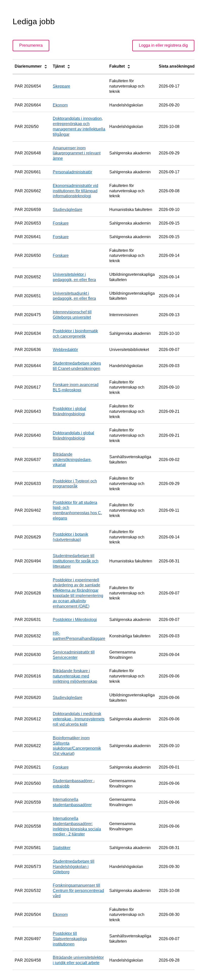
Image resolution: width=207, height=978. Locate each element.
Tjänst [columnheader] (59, 66)
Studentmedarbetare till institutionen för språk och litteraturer (75, 561)
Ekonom (60, 105)
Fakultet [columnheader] (117, 66)
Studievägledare (67, 209)
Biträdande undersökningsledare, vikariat (72, 459)
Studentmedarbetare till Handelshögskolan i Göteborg (73, 866)
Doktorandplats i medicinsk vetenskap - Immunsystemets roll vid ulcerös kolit (79, 719)
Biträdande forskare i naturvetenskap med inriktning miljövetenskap (75, 676)
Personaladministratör (72, 172)
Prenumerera (31, 45)
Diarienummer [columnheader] (29, 66)
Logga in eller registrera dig (163, 45)
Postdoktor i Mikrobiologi (75, 619)
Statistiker (61, 848)
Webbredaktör (65, 349)
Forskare (61, 223)
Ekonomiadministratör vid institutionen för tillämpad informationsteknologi (75, 190)
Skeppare (61, 86)
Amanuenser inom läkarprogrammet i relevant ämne (76, 153)
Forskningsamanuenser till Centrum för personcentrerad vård (78, 890)
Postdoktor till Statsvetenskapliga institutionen (70, 938)
